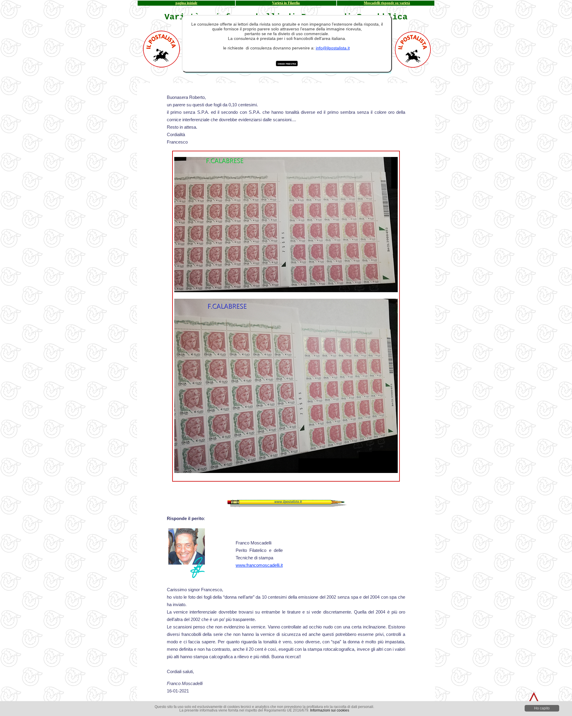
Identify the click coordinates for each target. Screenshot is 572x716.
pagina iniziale (186, 3)
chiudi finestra (287, 63)
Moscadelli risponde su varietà (387, 3)
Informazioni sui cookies (329, 710)
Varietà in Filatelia (286, 3)
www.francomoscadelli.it (259, 565)
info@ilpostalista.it (333, 48)
